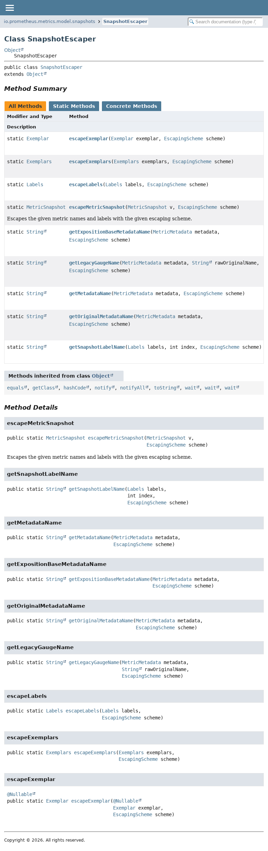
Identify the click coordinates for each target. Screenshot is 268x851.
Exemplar (38, 138)
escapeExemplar (88, 138)
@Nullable (19, 794)
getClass (43, 388)
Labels (35, 184)
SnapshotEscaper (125, 21)
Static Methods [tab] (74, 106)
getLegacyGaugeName (94, 263)
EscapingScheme (183, 138)
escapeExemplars (90, 161)
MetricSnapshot (46, 207)
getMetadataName (90, 293)
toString (165, 388)
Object (12, 50)
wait (190, 388)
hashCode (75, 388)
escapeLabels (86, 184)
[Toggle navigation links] (9, 8)
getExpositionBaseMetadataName (109, 232)
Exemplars (39, 161)
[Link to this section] (72, 88)
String (35, 232)
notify (103, 388)
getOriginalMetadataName (101, 316)
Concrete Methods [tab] (131, 106)
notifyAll (132, 388)
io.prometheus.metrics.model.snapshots (49, 21)
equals (15, 388)
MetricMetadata (172, 232)
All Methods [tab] (25, 106)
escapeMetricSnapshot (97, 207)
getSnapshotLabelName (97, 347)
